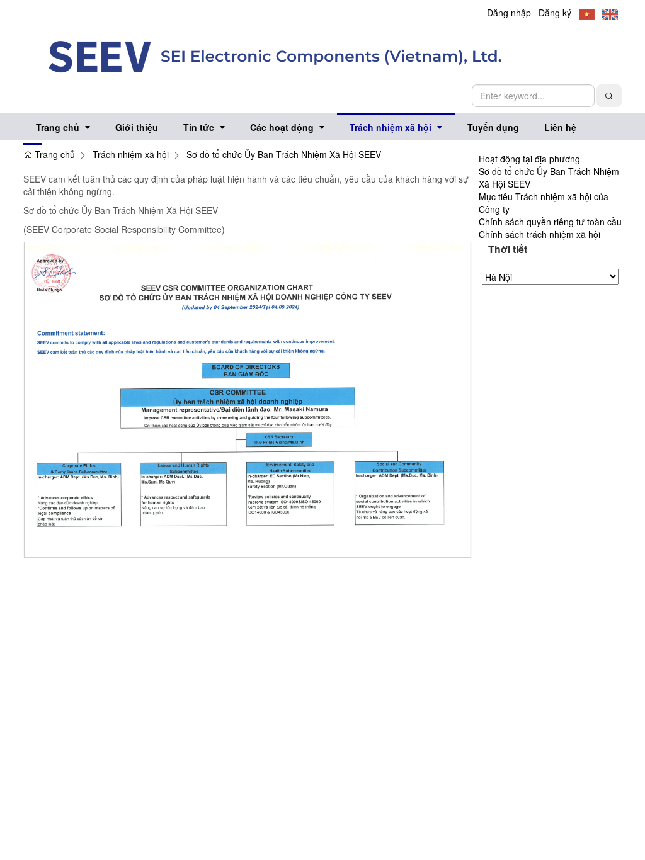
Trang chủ (53, 154)
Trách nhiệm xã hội (131, 154)
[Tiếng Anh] (610, 12)
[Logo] (275, 55)
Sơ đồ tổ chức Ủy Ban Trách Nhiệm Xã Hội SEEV (283, 154)
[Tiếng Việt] (587, 12)
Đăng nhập (509, 12)
